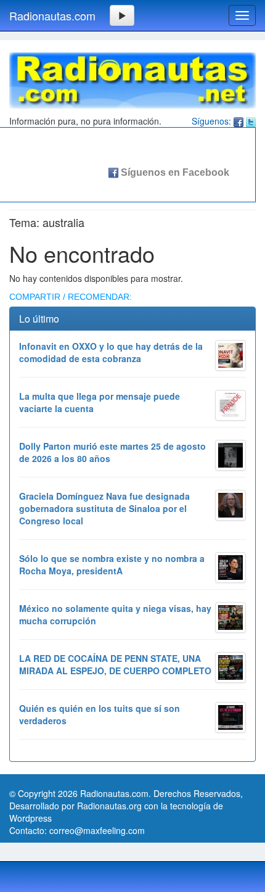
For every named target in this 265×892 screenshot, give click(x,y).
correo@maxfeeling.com (97, 830)
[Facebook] (238, 121)
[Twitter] (251, 121)
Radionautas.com (52, 15)
